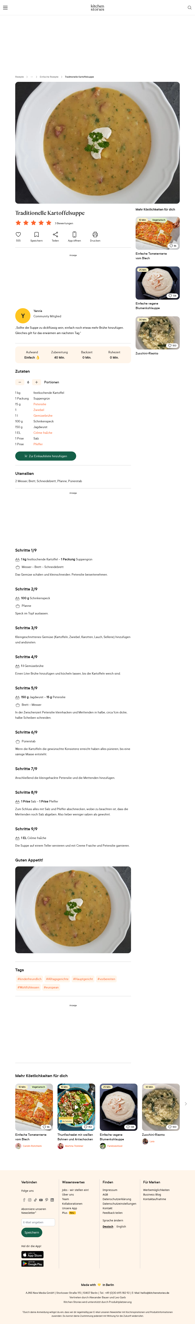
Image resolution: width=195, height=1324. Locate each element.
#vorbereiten (106, 979)
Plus (68, 1213)
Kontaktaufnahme (154, 1199)
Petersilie (40, 404)
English (121, 1226)
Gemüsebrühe (43, 415)
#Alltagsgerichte (57, 979)
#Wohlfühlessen (28, 987)
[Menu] (5, 7)
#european (51, 987)
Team (65, 1199)
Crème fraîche (43, 433)
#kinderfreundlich (30, 979)
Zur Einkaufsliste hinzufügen (48, 456)
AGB (105, 1194)
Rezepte (19, 76)
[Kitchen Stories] (97, 8)
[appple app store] (38, 1255)
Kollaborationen (72, 1203)
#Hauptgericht (83, 979)
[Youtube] (41, 1200)
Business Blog (152, 1194)
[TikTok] (35, 1200)
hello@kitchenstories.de (155, 1292)
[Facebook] (24, 1200)
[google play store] (38, 1264)
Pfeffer (38, 444)
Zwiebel (39, 410)
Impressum (110, 1190)
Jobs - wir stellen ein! (75, 1190)
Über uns (68, 1194)
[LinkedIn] (52, 1200)
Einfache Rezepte (49, 76)
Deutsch (108, 1226)
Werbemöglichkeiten (156, 1190)
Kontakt (107, 1208)
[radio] (18, 223)
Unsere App (69, 1208)
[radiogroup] (34, 223)
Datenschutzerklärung (117, 1199)
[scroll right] (185, 1103)
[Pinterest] (46, 1200)
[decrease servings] (19, 382)
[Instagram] (29, 1200)
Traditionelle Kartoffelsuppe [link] (79, 76)
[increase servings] (36, 382)
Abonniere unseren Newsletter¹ (33, 1211)
